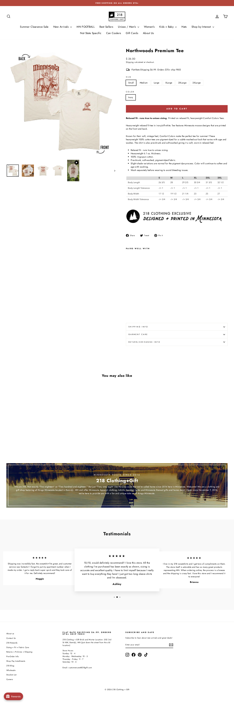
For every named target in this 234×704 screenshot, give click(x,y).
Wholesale (10, 670)
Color (130, 91)
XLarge (168, 82)
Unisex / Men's (127, 27)
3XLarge (196, 82)
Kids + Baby (166, 27)
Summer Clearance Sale (34, 27)
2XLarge (182, 82)
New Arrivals (61, 27)
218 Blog (10, 665)
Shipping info (138, 326)
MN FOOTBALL (86, 27)
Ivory (130, 97)
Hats (184, 27)
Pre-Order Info (12, 656)
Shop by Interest (201, 27)
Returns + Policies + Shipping (19, 651)
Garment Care (138, 334)
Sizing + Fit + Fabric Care (17, 647)
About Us (148, 33)
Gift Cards (132, 33)
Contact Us (11, 638)
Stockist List (11, 674)
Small (131, 82)
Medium (144, 82)
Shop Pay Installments (15, 661)
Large (156, 82)
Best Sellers (106, 27)
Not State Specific (90, 33)
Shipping (130, 62)
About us (10, 633)
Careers (9, 679)
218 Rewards (12, 642)
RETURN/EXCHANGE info (144, 342)
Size (128, 77)
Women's (149, 27)
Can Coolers (113, 33)
